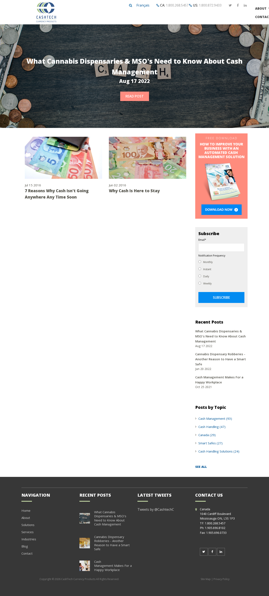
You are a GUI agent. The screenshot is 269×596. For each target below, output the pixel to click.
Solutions (27, 525)
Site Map (206, 579)
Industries (28, 539)
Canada (207, 435)
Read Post (134, 96)
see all (201, 467)
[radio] (221, 261)
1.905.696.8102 (215, 528)
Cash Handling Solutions (218, 451)
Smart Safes (210, 443)
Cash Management (215, 418)
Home (25, 510)
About (25, 518)
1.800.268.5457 (177, 5)
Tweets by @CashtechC (155, 509)
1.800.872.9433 (210, 5)
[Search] (130, 5)
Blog (24, 546)
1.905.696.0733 (216, 533)
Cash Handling (211, 427)
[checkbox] (221, 272)
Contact (27, 553)
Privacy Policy (221, 579)
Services (27, 532)
